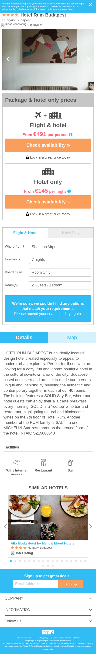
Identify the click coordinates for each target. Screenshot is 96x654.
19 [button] (48, 566)
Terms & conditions (23, 638)
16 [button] (80, 561)
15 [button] (76, 561)
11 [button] (57, 561)
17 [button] (85, 561)
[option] (48, 526)
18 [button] (43, 566)
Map (72, 337)
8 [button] (43, 561)
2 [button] (15, 561)
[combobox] (60, 247)
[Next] (90, 526)
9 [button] (48, 561)
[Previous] (5, 526)
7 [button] (38, 561)
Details (24, 337)
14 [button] (71, 561)
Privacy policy (42, 638)
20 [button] (52, 566)
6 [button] (34, 561)
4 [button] (24, 561)
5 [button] (29, 561)
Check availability (46, 145)
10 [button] (52, 561)
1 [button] (10, 561)
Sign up (71, 584)
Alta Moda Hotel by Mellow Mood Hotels (42, 543)
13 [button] (66, 561)
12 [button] (62, 561)
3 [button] (20, 561)
